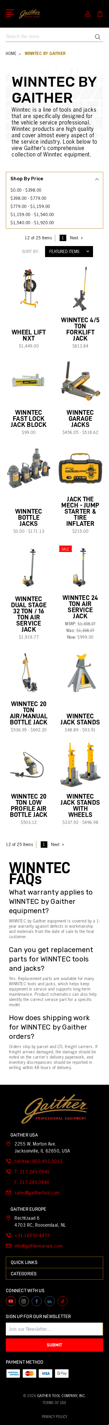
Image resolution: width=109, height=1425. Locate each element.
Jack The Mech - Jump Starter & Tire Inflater (80, 511)
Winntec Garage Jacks (80, 418)
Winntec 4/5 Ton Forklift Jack (80, 329)
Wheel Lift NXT (29, 335)
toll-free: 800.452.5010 (38, 1161)
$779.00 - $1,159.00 (30, 206)
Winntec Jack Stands (80, 719)
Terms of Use (54, 1403)
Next (74, 238)
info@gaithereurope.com (38, 1246)
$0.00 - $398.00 (26, 190)
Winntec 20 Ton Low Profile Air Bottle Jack (29, 805)
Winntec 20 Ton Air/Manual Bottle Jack (29, 713)
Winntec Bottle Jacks (28, 517)
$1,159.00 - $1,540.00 (32, 214)
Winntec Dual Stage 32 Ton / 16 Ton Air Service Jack (29, 614)
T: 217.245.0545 (32, 1172)
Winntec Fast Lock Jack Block (29, 418)
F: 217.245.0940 (32, 1182)
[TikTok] (62, 1301)
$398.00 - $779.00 (28, 198)
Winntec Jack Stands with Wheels (80, 805)
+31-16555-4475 (32, 1235)
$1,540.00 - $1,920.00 (32, 222)
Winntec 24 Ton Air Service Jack (80, 606)
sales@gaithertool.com (37, 1193)
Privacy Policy (54, 1417)
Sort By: (31, 251)
